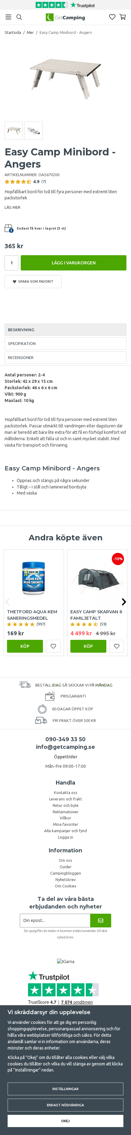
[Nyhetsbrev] (100, 920)
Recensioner (21, 357)
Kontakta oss (65, 792)
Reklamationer (66, 812)
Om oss (65, 860)
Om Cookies (65, 886)
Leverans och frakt (65, 799)
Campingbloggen (65, 873)
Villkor (65, 818)
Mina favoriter (65, 824)
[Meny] (8, 17)
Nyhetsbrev (65, 879)
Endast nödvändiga (65, 1105)
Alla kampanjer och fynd (65, 831)
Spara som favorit (34, 281)
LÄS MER (12, 207)
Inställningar (65, 1089)
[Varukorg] (122, 17)
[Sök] (19, 17)
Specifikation (22, 343)
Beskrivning (21, 330)
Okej (65, 1121)
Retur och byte (66, 805)
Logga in (65, 837)
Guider (66, 867)
